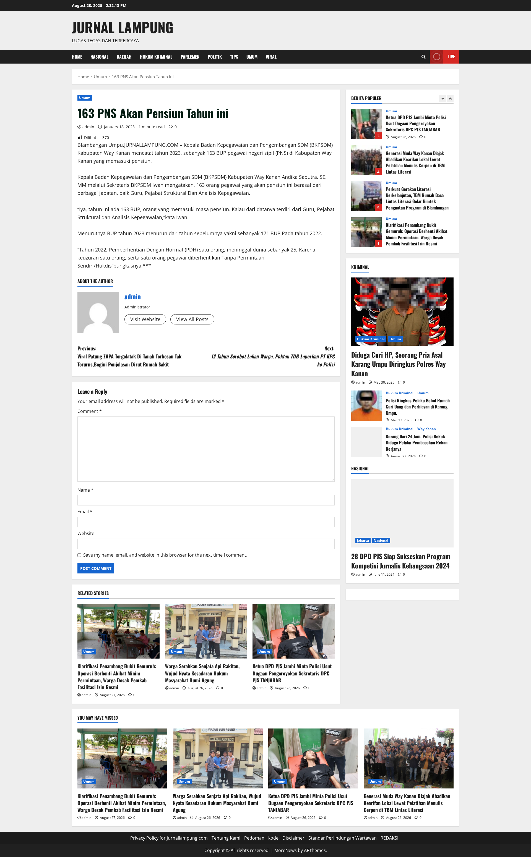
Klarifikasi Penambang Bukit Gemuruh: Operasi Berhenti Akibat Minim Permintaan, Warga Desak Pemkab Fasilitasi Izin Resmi (116, 676)
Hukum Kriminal (156, 56)
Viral (271, 56)
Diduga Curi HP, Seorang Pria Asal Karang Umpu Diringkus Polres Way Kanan (398, 363)
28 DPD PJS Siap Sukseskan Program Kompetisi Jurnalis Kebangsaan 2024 (400, 560)
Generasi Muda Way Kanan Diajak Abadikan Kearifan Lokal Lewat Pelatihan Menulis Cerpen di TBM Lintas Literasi (366, 160)
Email (84, 512)
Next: (273, 356)
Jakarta (363, 540)
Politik (215, 56)
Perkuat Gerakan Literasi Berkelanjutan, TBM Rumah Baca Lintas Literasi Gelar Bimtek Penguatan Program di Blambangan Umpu (366, 196)
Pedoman (254, 838)
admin (88, 126)
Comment (89, 411)
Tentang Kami (226, 838)
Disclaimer (293, 838)
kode (273, 838)
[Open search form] (423, 56)
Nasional (99, 56)
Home (77, 56)
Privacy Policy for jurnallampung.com (169, 838)
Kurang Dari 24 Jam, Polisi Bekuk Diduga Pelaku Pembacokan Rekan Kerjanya (366, 441)
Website (85, 533)
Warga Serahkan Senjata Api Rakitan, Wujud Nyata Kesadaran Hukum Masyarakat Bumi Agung (202, 672)
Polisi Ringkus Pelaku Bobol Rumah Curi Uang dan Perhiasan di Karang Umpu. (366, 406)
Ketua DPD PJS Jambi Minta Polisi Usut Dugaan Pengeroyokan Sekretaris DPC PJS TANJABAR (292, 672)
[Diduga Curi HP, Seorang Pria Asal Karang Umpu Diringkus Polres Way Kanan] (402, 311)
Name (85, 490)
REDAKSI (389, 838)
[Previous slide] (442, 98)
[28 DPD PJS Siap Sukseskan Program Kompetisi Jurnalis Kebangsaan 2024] (402, 513)
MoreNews (285, 850)
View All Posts (192, 319)
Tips (234, 56)
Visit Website (145, 319)
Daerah (124, 56)
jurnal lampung (122, 27)
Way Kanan (426, 428)
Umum (251, 56)
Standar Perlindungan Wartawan (342, 838)
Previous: (129, 356)
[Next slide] (450, 98)
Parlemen (190, 56)
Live (451, 56)
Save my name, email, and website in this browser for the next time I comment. (165, 555)
